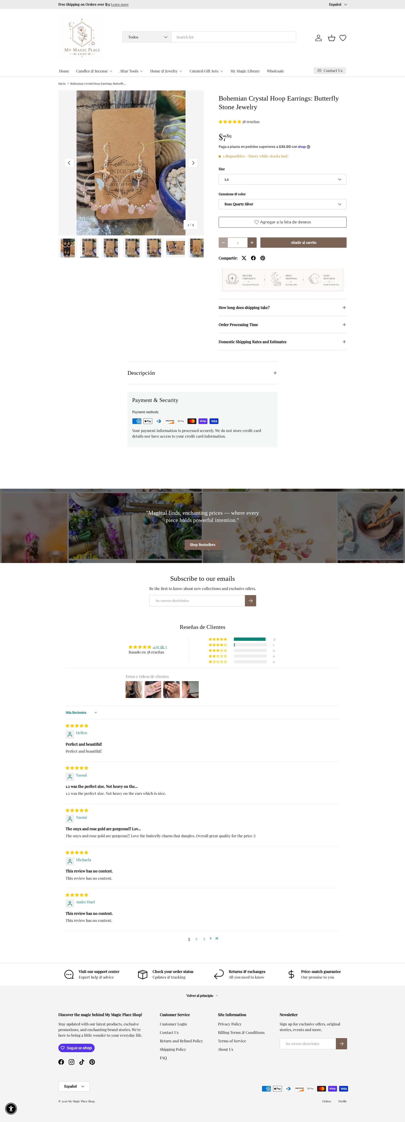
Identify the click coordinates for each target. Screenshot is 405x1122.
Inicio (62, 83)
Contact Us (169, 1032)
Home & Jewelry (164, 70)
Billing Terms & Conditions (241, 1032)
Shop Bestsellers (202, 544)
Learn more (120, 4)
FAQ (163, 1057)
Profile (342, 1101)
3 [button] (204, 938)
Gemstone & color (232, 194)
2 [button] (196, 938)
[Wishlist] (343, 38)
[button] (331, 38)
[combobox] (209, 37)
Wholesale (275, 70)
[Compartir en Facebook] (253, 258)
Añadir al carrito (303, 242)
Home (64, 70)
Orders (326, 1101)
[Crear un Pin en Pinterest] (262, 258)
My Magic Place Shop (81, 1101)
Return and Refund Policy (181, 1040)
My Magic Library (245, 70)
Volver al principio (200, 995)
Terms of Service (232, 1040)
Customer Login (173, 1023)
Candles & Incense (92, 70)
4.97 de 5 (160, 646)
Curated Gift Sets (204, 70)
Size (222, 169)
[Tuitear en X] (244, 258)
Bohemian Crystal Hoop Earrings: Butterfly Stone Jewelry (98, 83)
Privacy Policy (230, 1023)
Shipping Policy (173, 1049)
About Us (225, 1049)
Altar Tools (129, 70)
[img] (77, 725)
